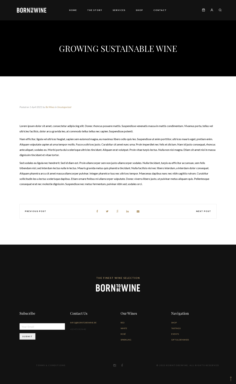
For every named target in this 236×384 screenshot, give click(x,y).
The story (94, 10)
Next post (203, 211)
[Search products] (219, 10)
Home (73, 10)
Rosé (123, 334)
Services (119, 10)
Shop (139, 10)
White (124, 328)
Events (175, 334)
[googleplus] (117, 211)
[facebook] (97, 211)
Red (122, 322)
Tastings (176, 328)
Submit (27, 336)
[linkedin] (128, 211)
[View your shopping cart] (203, 10)
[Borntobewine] (31, 10)
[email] (138, 211)
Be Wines (50, 107)
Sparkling (126, 339)
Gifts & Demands (180, 339)
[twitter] (107, 211)
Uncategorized (64, 107)
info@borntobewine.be (83, 322)
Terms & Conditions (50, 365)
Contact (160, 10)
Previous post (35, 211)
